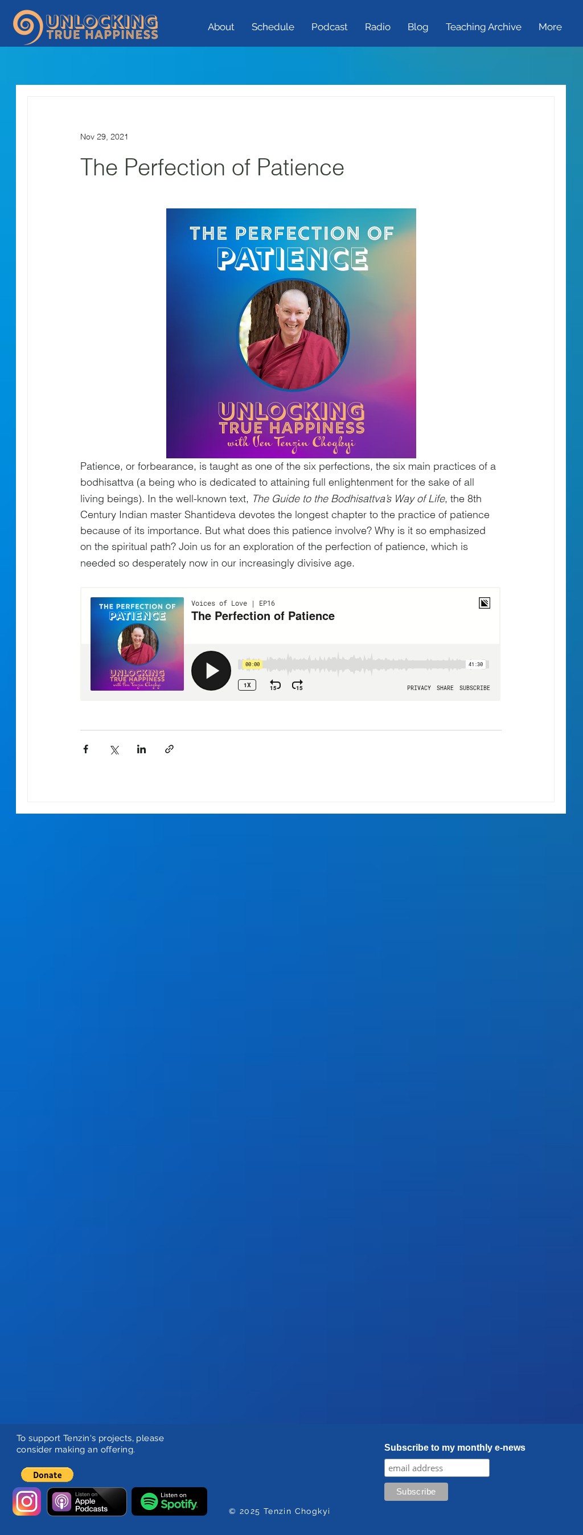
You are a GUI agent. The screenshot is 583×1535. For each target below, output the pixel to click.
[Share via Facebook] (85, 749)
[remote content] (291, 645)
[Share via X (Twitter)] (113, 749)
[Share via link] (169, 749)
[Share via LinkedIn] (141, 749)
